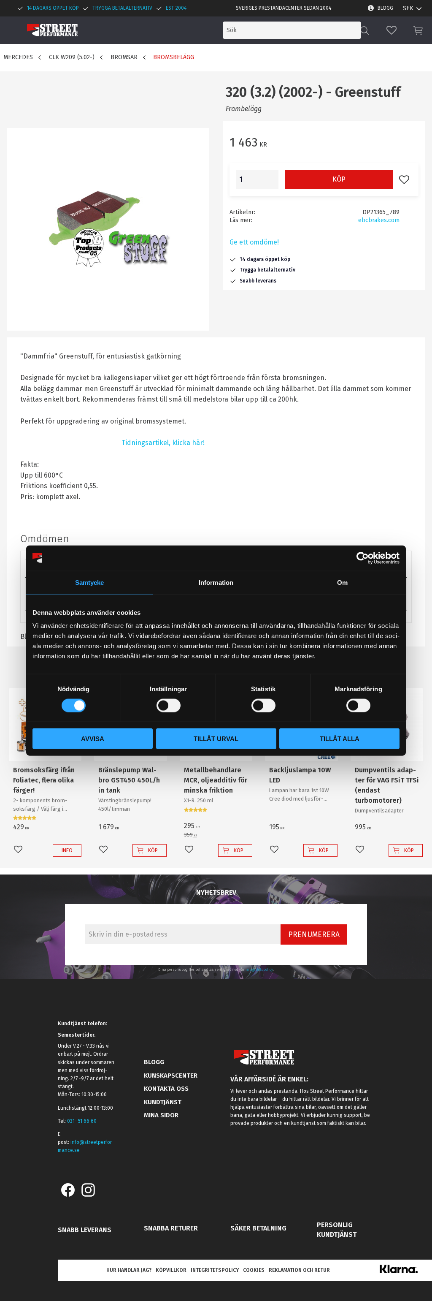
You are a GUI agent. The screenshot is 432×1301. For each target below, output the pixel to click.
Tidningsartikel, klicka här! (163, 443)
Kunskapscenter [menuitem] (170, 1075)
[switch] (169, 705)
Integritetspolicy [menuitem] (215, 1270)
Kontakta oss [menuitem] (166, 1088)
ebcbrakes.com (379, 220)
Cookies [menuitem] (254, 1270)
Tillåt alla (339, 738)
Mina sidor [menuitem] (161, 1115)
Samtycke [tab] (89, 582)
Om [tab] (342, 582)
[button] (391, 30)
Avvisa (92, 738)
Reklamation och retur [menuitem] (299, 1270)
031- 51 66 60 (82, 1121)
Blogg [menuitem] (385, 8)
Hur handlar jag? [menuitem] (128, 1270)
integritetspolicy (259, 969)
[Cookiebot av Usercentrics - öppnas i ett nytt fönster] (363, 557)
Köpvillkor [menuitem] (171, 1270)
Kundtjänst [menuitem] (162, 1102)
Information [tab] (216, 582)
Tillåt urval (216, 738)
